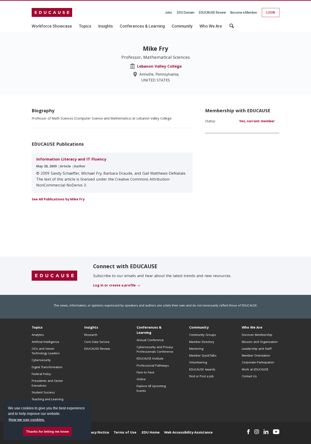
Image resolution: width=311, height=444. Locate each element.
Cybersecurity (41, 360)
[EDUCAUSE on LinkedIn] (266, 432)
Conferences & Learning (149, 330)
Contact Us (249, 376)
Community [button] (182, 26)
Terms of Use (125, 433)
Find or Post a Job (201, 376)
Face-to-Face (145, 372)
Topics (37, 328)
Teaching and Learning (47, 399)
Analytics (38, 335)
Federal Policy (41, 374)
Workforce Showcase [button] (52, 26)
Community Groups (202, 335)
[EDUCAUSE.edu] (52, 12)
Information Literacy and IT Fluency (71, 159)
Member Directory (201, 342)
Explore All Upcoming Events (151, 388)
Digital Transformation (47, 367)
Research (90, 335)
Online (141, 379)
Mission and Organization (260, 342)
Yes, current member (257, 122)
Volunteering (198, 362)
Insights (91, 328)
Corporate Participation (258, 362)
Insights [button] (105, 26)
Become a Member (243, 12)
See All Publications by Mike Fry (58, 200)
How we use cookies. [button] (27, 420)
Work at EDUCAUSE (255, 369)
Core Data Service (97, 342)
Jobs (168, 12)
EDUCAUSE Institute (150, 358)
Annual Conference (150, 340)
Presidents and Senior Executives (47, 383)
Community (199, 328)
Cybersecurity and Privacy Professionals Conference (155, 350)
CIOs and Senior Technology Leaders (46, 351)
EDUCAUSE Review (212, 12)
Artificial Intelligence (45, 342)
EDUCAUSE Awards (202, 369)
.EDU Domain (185, 12)
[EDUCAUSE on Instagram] (256, 432)
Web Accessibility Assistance (188, 433)
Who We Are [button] (210, 26)
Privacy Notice (96, 433)
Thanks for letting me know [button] (47, 431)
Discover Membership (257, 335)
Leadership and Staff (257, 349)
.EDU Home (150, 433)
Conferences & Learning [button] (142, 26)
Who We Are (252, 328)
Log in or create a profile (114, 286)
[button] (232, 27)
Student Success (43, 392)
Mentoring (196, 349)
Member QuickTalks (203, 355)
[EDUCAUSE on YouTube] (276, 432)
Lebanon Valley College (159, 67)
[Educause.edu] (54, 276)
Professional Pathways (153, 365)
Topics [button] (85, 26)
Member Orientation (256, 355)
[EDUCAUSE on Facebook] (248, 432)
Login (270, 12)
